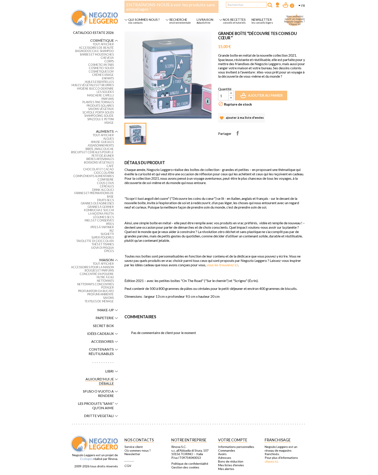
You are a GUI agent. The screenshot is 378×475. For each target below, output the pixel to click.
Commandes (226, 450)
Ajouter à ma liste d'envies (241, 119)
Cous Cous (105, 183)
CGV (127, 466)
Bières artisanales (100, 159)
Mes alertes (226, 469)
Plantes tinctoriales (98, 102)
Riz (112, 230)
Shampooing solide (99, 115)
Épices (109, 251)
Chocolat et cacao (98, 169)
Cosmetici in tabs (101, 64)
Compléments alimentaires (93, 176)
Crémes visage (103, 75)
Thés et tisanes (103, 244)
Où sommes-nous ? (137, 450)
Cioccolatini (104, 172)
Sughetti (107, 234)
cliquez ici (271, 461)
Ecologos (86, 459)
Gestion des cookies (185, 467)
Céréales (107, 186)
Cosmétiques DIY (101, 71)
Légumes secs (103, 217)
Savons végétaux (101, 109)
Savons (108, 297)
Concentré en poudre (97, 274)
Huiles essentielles (99, 82)
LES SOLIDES (105, 92)
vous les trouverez (222, 265)
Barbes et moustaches (97, 54)
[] (270, 5)
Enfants (108, 78)
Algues (108, 138)
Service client (133, 447)
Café (110, 166)
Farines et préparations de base (94, 194)
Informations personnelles (236, 447)
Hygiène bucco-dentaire (95, 88)
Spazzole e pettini (100, 119)
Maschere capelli (100, 95)
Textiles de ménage (99, 301)
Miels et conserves (99, 220)
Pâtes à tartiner (102, 227)
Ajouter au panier (262, 96)
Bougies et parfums (99, 270)
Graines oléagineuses (97, 203)
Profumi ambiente (100, 294)
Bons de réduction (230, 461)
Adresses (224, 457)
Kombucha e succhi (99, 210)
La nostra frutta (101, 213)
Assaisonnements (101, 145)
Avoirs (222, 454)
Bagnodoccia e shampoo (94, 51)
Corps (109, 61)
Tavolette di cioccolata (95, 241)
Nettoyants (105, 280)
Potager (107, 287)
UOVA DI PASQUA (102, 247)
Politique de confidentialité (189, 463)
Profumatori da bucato (96, 291)
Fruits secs (105, 200)
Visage (109, 122)
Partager (237, 133)
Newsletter (132, 454)
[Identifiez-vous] (277, 5)
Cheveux (107, 57)
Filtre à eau (105, 277)
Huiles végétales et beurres (93, 85)
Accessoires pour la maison (92, 267)
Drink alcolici (103, 189)
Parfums (108, 99)
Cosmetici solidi (101, 68)
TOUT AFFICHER (103, 44)
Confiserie (106, 179)
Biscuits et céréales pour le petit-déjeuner (92, 154)
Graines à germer (101, 207)
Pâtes (110, 224)
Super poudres (102, 237)
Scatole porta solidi (98, 112)
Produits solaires (100, 105)
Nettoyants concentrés (95, 284)
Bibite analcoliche (100, 149)
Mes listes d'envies (231, 465)
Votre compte (232, 440)
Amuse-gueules (102, 142)
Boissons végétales (99, 162)
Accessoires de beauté (96, 47)
